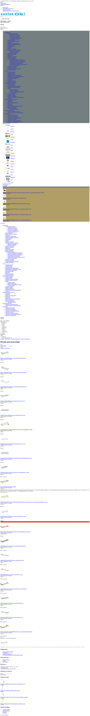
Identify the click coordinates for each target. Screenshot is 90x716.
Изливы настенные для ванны (14, 86)
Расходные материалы (12, 108)
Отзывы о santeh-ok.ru (7, 653)
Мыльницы (10, 55)
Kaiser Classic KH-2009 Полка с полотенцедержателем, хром (13, 358)
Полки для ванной (12, 57)
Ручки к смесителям (12, 107)
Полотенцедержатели (12, 58)
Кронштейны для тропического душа (15, 76)
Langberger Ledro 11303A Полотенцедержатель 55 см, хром (12, 443)
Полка (4, 336)
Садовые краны (13, 92)
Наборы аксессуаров (12, 56)
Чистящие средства (14, 109)
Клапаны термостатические (13, 87)
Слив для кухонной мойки (15, 37)
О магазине (5, 652)
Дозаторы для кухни (14, 34)
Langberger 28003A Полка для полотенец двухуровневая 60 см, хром (14, 472)
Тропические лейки (12, 78)
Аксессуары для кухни (12, 33)
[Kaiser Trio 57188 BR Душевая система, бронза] (2, 689)
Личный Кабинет (6, 709)
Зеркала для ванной (12, 48)
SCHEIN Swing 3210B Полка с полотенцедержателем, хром (12, 516)
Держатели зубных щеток (13, 43)
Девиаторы (10, 100)
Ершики (9, 47)
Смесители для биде (12, 119)
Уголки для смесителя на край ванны (15, 97)
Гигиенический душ (12, 81)
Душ (6, 70)
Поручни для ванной (12, 66)
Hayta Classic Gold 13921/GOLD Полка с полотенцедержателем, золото (15, 531)
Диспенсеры (10, 46)
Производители (6, 659)
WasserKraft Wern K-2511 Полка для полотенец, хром (11, 574)
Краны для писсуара (14, 90)
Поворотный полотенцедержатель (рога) (18, 64)
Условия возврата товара (8, 651)
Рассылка (5, 712)
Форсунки (10, 79)
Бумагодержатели (11, 40)
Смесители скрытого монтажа (14, 120)
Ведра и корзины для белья (13, 41)
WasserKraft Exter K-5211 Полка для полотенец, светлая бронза (13, 588)
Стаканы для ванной (12, 67)
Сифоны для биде (11, 95)
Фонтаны (10, 98)
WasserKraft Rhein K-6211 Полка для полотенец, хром (11, 617)
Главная (2, 338)
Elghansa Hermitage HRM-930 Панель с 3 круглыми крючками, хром (17, 220)
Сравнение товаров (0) (5, 348)
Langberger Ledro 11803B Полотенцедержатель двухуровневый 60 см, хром (16, 458)
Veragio (4, 330)
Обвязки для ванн (11, 93)
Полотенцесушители (9, 110)
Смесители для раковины (13, 116)
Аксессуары (7, 32)
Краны (9, 88)
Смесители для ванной (12, 115)
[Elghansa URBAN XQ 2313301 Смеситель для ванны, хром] (2, 702)
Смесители (7, 113)
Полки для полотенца (14, 65)
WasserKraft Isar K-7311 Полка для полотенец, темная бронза (13, 546)
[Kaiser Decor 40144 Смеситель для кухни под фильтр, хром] (2, 682)
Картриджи (10, 103)
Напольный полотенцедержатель (17, 62)
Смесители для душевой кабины (14, 118)
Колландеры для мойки (15, 35)
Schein (3, 329)
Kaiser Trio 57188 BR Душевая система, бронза (10, 690)
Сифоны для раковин (12, 96)
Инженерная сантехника (10, 82)
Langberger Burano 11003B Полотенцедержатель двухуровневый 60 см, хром (16, 429)
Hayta (3, 324)
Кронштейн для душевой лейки (14, 75)
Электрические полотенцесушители (15, 112)
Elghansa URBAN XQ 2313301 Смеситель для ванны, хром (12, 703)
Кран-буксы (10, 104)
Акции (4, 660)
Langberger (4, 326)
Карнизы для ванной (14, 51)
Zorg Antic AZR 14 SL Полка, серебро (8, 486)
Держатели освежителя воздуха (14, 44)
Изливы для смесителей (13, 102)
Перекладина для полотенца (16, 63)
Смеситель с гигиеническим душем (15, 121)
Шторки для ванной (14, 52)
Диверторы (10, 101)
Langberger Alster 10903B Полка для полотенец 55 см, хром (12, 415)
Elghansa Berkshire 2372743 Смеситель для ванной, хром (14, 198)
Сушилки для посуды (14, 38)
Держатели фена (11, 45)
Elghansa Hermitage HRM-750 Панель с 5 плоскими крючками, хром (17, 214)
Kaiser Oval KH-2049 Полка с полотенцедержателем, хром (12, 400)
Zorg (3, 332)
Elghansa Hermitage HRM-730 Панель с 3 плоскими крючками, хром (17, 209)
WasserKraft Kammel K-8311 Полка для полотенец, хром (12, 560)
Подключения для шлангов (13, 77)
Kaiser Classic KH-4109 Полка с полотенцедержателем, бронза (13, 372)
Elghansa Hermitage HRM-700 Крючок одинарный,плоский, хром (16, 203)
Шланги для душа (11, 80)
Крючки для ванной (12, 54)
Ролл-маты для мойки (14, 36)
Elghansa (4, 323)
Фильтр (2, 317)
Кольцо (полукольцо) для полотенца (17, 60)
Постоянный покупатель (8, 8)
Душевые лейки (11, 73)
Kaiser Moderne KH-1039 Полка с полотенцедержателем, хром (13, 386)
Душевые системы (12, 71)
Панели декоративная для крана (17, 91)
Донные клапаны (11, 84)
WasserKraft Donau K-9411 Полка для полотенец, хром (11, 603)
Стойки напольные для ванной (14, 68)
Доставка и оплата (15, 10)
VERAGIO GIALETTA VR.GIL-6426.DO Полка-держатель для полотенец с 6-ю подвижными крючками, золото (23, 502)
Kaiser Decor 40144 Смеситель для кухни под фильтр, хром (12, 684)
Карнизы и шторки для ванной (14, 49)
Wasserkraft (5, 331)
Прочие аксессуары (12, 69)
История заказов (6, 710)
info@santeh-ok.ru (4, 667)
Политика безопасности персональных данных (13, 655)
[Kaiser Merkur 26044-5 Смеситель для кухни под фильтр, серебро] (2, 696)
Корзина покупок (6, 9)
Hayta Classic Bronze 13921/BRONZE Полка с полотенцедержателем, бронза (16, 631)
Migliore (4, 328)
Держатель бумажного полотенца (17, 59)
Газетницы (10, 42)
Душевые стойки (11, 74)
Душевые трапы (11, 85)
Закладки (5, 711)
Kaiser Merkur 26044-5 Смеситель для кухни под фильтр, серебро (13, 697)
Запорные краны (13, 89)
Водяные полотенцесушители (14, 111)
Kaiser (3, 325)
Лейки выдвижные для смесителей (15, 106)
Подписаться (3, 674)
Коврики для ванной (12, 53)
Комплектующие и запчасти (11, 99)
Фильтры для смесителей (13, 122)
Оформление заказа (7, 10)
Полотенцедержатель (7, 337)
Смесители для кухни (12, 114)
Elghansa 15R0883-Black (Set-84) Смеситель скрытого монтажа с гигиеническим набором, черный (23, 192)
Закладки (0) (5, 7)
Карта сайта (5, 661)
